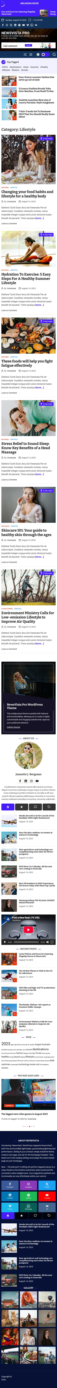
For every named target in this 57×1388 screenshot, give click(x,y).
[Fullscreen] (52, 944)
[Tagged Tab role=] (49, 807)
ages (12, 1045)
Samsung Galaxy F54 (12, 1061)
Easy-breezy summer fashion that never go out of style (36, 78)
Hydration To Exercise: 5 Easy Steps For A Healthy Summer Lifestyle (26, 278)
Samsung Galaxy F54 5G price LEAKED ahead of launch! (37, 901)
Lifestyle (13, 187)
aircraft (24, 1045)
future (44, 1053)
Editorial (5, 270)
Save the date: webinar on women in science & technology (35, 834)
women (4, 1068)
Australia (46, 1044)
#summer (34, 67)
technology (24, 1064)
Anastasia (11, 201)
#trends (24, 70)
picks (52, 1057)
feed (30, 1053)
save (21, 1061)
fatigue (26, 1053)
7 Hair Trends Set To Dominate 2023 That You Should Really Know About (37, 114)
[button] (5, 1106)
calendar (19, 1050)
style (51, 1060)
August (38, 1044)
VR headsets (44, 1065)
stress (47, 1061)
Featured (5, 187)
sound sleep (40, 1061)
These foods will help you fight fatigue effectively (27, 363)
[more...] (39, 218)
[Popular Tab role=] (7, 807)
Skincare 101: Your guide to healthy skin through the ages (26, 532)
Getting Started (13, 727)
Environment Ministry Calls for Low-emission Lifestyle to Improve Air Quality (27, 617)
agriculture (18, 1045)
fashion (19, 1053)
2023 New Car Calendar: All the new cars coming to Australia (35, 867)
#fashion (16, 70)
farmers (13, 1053)
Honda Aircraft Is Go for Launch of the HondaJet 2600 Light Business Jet (36, 817)
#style (26, 67)
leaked (23, 1057)
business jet (11, 1050)
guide (48, 1053)
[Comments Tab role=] (35, 807)
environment (5, 1053)
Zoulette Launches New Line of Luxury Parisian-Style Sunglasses (36, 101)
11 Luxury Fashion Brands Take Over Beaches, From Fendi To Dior (36, 89)
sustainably (14, 1065)
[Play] (5, 944)
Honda (11, 1057)
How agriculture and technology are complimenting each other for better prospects (36, 851)
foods (38, 1053)
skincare (32, 1061)
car (24, 1050)
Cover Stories (7, 608)
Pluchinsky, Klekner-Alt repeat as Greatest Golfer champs (34, 1006)
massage (47, 1057)
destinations (41, 1049)
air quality (31, 1045)
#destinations (16, 67)
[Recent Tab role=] (21, 807)
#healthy (44, 67)
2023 (5, 1043)
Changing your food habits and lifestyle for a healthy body (27, 194)
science (26, 1061)
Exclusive (5, 526)
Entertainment (23, 1105)
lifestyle (30, 1056)
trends (32, 1064)
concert (28, 1049)
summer (5, 1064)
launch (17, 1057)
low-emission (38, 1057)
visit (38, 1064)
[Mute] (47, 944)
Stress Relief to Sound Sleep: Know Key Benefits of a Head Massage (25, 448)
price (3, 1061)
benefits (4, 1050)
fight (33, 1053)
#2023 (5, 67)
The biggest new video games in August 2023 (24, 1114)
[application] (28, 930)
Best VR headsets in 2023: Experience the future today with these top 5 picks (37, 884)
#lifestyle (6, 70)
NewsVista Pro (15, 33)
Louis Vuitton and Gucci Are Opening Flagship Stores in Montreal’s (36, 955)
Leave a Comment (9, 223)
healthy (5, 1056)
